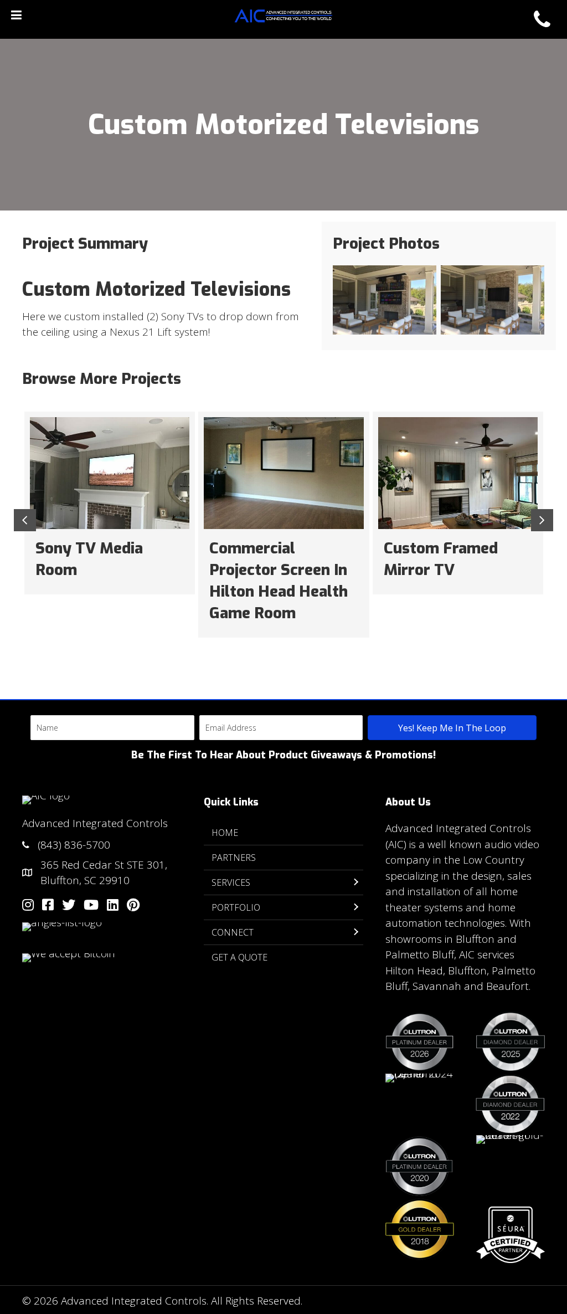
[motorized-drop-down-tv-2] (384, 300)
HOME (225, 833)
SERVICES (231, 882)
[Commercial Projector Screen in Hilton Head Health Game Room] (283, 525)
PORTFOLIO (236, 907)
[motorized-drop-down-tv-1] (492, 300)
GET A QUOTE (239, 957)
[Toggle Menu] (16, 15)
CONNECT (233, 932)
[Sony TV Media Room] (109, 503)
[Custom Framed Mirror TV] (458, 503)
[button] (452, 727)
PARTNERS (234, 857)
